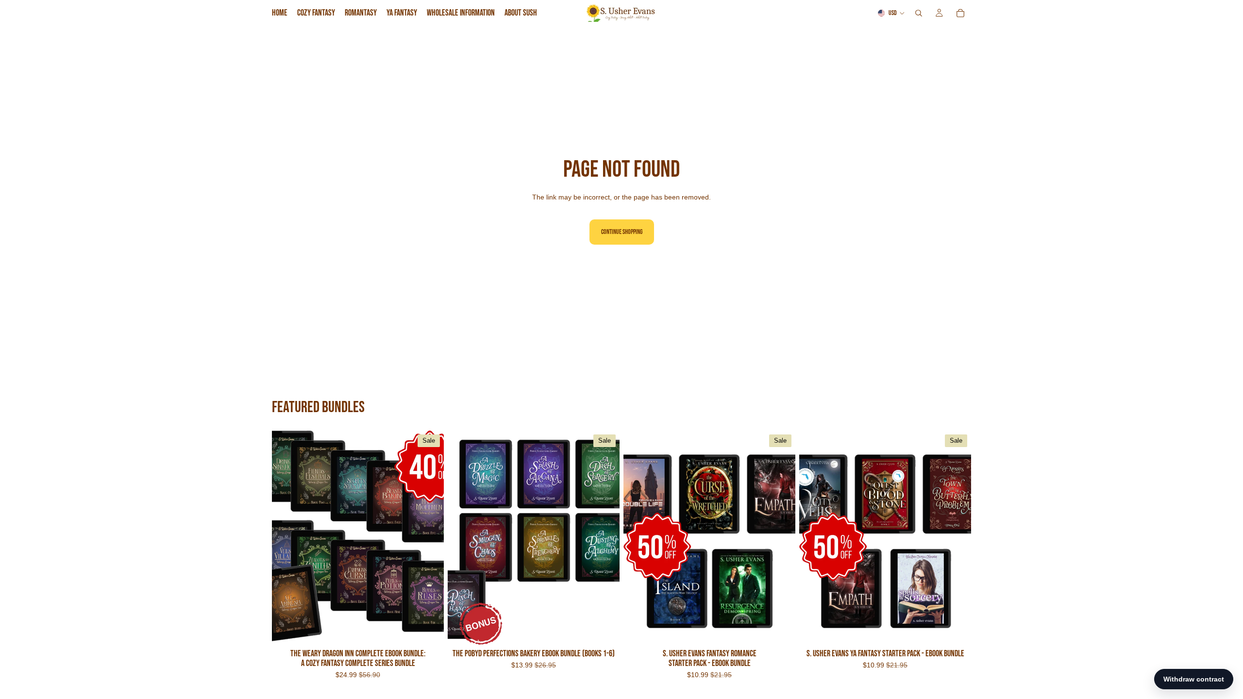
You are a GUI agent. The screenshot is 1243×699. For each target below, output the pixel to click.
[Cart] (960, 13)
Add (612, 630)
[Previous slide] (286, 538)
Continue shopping (621, 232)
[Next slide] (429, 538)
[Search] (918, 13)
